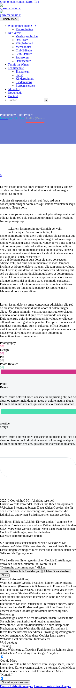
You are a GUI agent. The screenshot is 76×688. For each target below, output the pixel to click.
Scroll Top (32, 1)
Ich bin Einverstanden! (56, 571)
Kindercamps (24, 82)
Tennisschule (16, 68)
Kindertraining (25, 78)
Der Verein (14, 32)
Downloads (15, 92)
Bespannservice (25, 85)
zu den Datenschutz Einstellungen (21, 571)
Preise (19, 75)
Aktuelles (13, 89)
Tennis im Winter (18, 64)
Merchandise (23, 47)
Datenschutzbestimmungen (16, 686)
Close (5, 575)
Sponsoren (22, 57)
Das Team (22, 39)
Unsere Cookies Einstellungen (52, 686)
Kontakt (13, 96)
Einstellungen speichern (15, 682)
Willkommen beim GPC (22, 25)
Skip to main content (12, 1)
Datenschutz (23, 61)
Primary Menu (9, 18)
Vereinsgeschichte (27, 36)
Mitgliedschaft (24, 43)
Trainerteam (23, 71)
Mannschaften (24, 29)
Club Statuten (24, 54)
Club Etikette (24, 50)
